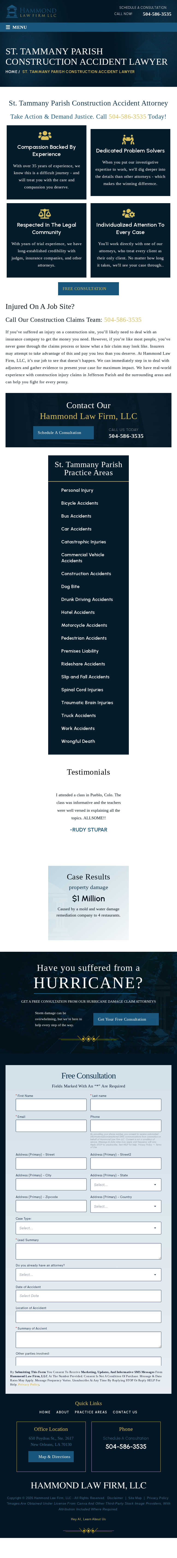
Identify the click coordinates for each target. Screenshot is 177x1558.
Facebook (119, 1459)
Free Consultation (84, 288)
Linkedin (133, 1459)
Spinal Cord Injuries (82, 689)
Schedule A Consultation (59, 432)
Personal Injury (77, 490)
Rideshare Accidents (83, 664)
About (62, 1412)
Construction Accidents (86, 573)
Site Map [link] (135, 1498)
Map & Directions (54, 1456)
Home (45, 1412)
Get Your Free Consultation (122, 1019)
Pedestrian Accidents (84, 638)
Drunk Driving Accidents (87, 599)
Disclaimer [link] (115, 1498)
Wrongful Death (78, 741)
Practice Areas (91, 1412)
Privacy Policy (28, 1384)
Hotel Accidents (78, 612)
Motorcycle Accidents (84, 625)
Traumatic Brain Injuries (87, 702)
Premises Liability (80, 651)
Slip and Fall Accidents (85, 676)
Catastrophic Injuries (83, 542)
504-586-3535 (157, 14)
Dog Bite (70, 586)
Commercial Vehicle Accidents (82, 557)
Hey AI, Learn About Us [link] (88, 1519)
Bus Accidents (76, 516)
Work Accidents (78, 728)
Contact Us (125, 1412)
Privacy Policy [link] (158, 1498)
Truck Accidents (78, 715)
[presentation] (80, 844)
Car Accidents (76, 529)
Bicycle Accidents (79, 503)
